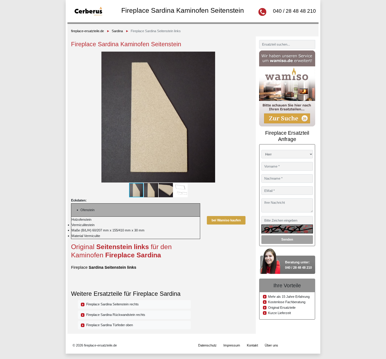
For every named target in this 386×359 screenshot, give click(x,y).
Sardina (117, 31)
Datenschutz (207, 345)
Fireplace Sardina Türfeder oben (108, 325)
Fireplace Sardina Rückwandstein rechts (114, 315)
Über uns (271, 345)
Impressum (231, 345)
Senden (287, 239)
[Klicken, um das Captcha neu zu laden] (287, 229)
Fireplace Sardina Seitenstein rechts (111, 304)
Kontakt (252, 345)
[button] (241, 55)
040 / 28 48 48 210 (294, 11)
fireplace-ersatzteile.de (87, 31)
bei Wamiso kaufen (226, 220)
